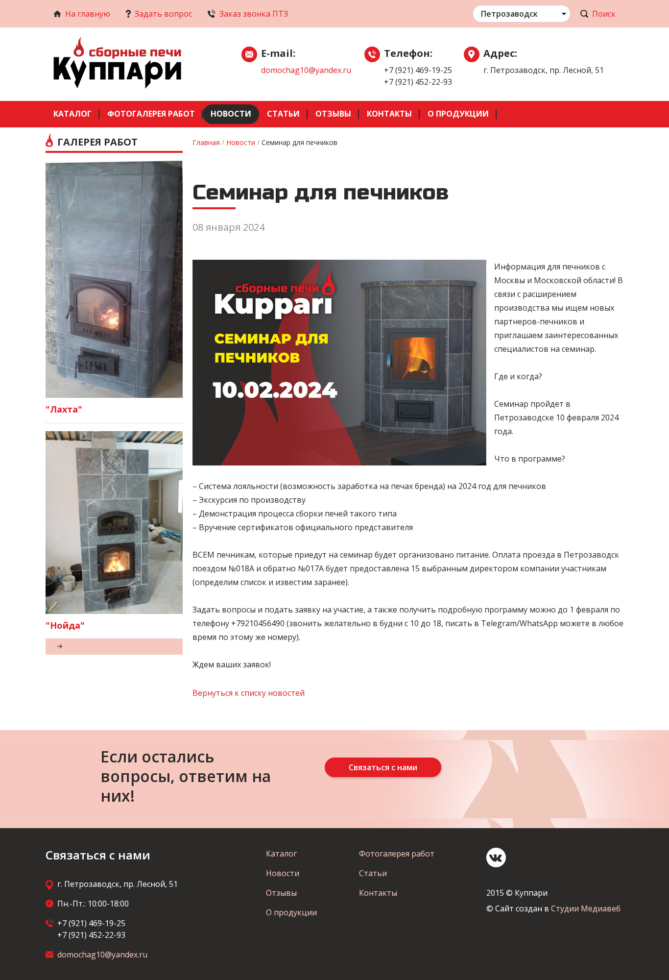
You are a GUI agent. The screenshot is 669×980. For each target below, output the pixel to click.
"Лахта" (64, 409)
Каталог (72, 113)
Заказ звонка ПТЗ (253, 13)
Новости (231, 113)
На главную (87, 13)
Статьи (283, 113)
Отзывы (333, 113)
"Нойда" (65, 625)
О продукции (458, 113)
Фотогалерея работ (151, 113)
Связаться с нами (383, 767)
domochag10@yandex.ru (306, 70)
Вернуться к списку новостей (248, 692)
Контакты (389, 113)
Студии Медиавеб (586, 908)
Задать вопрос (163, 13)
